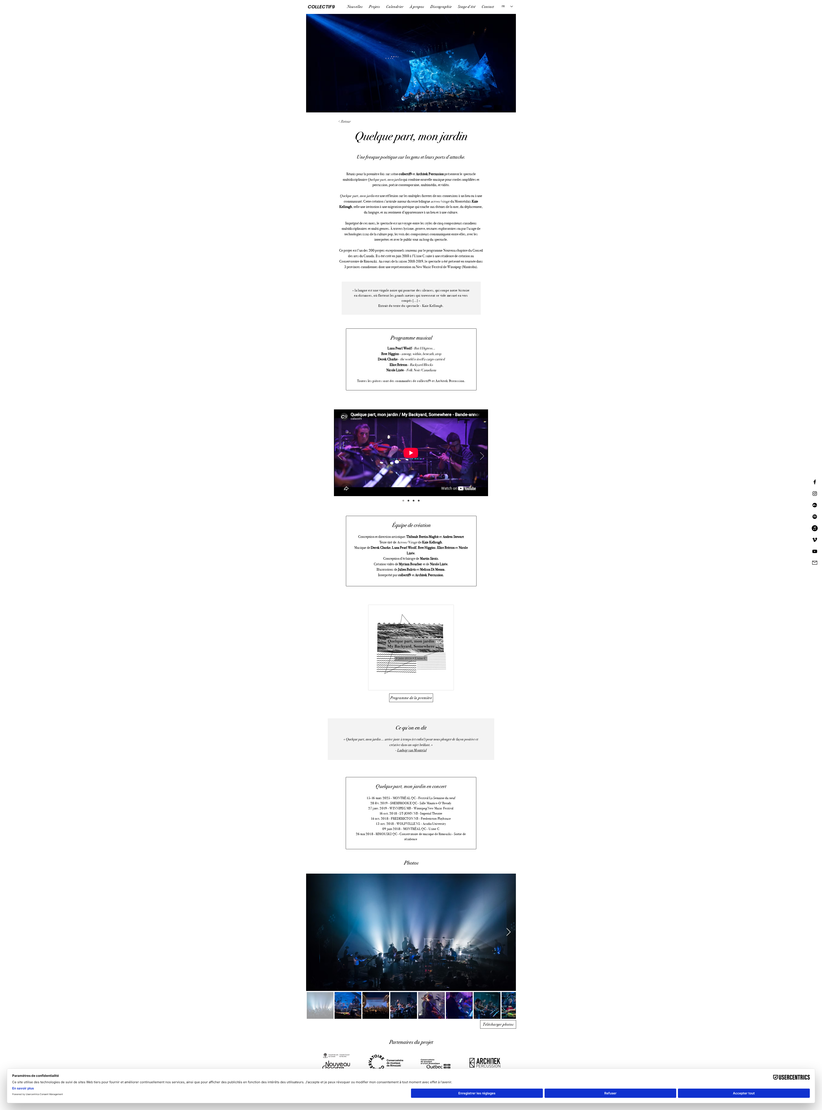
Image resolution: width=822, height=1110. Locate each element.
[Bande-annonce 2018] (413, 500)
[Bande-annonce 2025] (403, 500)
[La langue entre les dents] (408, 500)
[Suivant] (482, 456)
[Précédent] (340, 456)
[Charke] (419, 500)
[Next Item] (508, 932)
